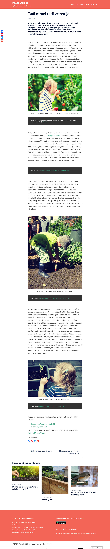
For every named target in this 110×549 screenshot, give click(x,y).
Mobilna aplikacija (84, 4)
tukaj (94, 533)
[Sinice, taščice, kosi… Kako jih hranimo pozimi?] (84, 476)
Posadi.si (45, 122)
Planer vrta (94, 4)
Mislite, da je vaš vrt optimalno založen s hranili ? (25, 488)
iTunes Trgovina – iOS (39, 427)
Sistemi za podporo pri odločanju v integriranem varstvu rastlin (27, 527)
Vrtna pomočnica (53, 136)
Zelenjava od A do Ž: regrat (41, 451)
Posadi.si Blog (20, 2)
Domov (72, 4)
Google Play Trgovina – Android (43, 424)
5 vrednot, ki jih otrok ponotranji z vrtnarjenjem (51, 406)
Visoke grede (47, 499)
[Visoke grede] (55, 480)
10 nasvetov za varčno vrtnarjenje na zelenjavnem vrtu (53, 170)
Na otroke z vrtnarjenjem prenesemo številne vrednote (53, 298)
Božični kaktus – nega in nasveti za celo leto (23, 532)
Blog (77, 4)
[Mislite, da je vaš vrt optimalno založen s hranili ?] (25, 473)
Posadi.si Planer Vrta (36, 433)
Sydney (49, 544)
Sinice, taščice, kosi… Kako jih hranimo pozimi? (83, 493)
